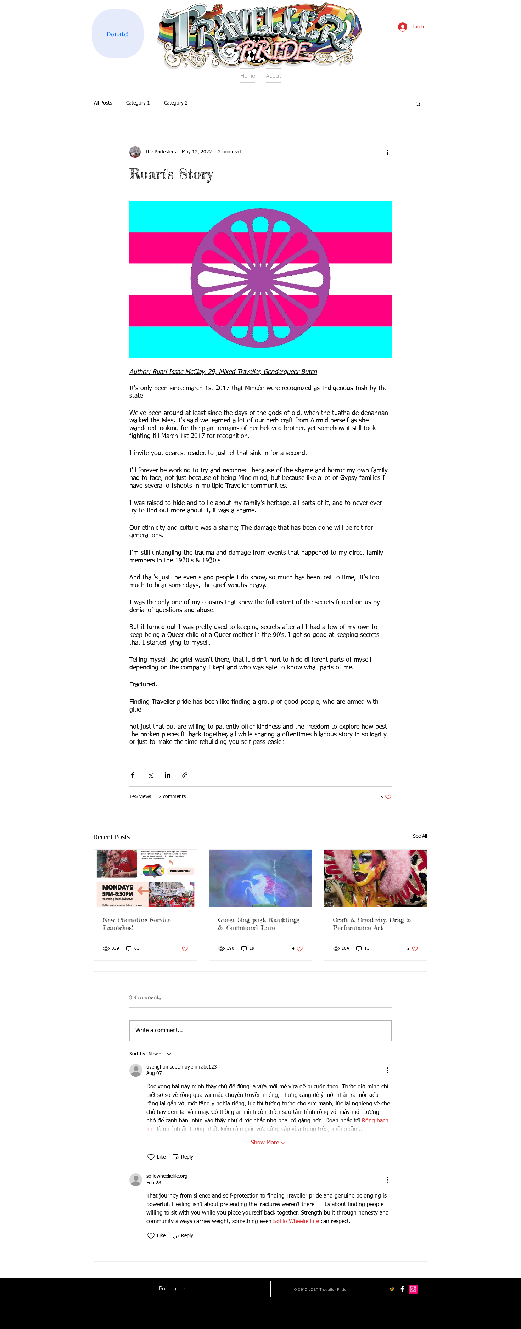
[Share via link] (184, 775)
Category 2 (176, 103)
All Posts (103, 103)
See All (420, 836)
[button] (418, 103)
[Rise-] (391, 1289)
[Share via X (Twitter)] (150, 775)
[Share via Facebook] (132, 775)
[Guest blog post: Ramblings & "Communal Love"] (260, 878)
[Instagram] (413, 1289)
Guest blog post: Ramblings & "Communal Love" (258, 923)
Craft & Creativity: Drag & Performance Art (372, 923)
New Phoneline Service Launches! (137, 923)
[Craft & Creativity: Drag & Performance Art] (375, 878)
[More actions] (387, 152)
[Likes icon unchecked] (151, 1157)
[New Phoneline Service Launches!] (145, 878)
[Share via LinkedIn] (167, 775)
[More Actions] (387, 1070)
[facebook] (402, 1289)
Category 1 (138, 103)
